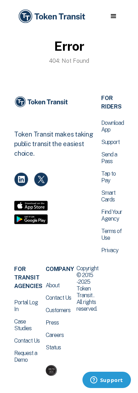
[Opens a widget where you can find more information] (106, 380)
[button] (113, 16)
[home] (51, 16)
